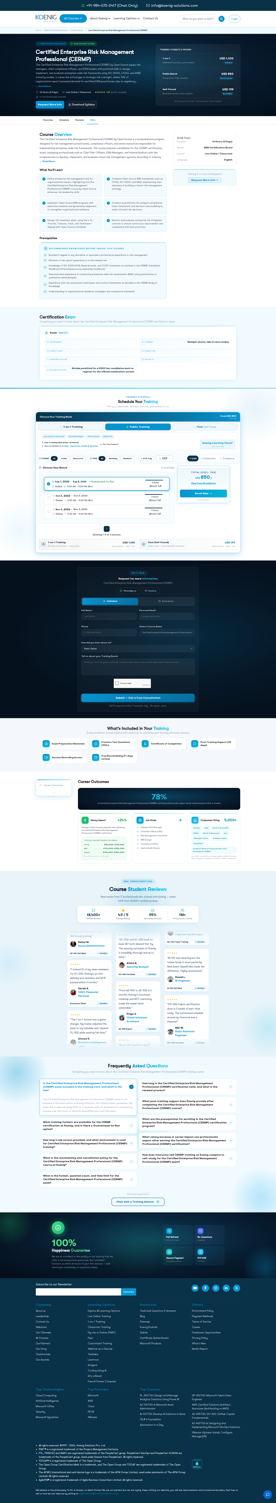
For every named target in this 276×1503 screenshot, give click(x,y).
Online (64, 458)
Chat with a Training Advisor (137, 1201)
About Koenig (98, 18)
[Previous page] (100, 529)
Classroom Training (99, 1327)
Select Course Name (150, 626)
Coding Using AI (97, 1370)
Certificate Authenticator (154, 1338)
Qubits (144, 1332)
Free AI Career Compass (102, 1381)
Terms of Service (201, 1321)
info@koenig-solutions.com (174, 5)
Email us (152, 591)
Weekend (127, 458)
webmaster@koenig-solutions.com (99, 1493)
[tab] (71, 426)
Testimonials (43, 1354)
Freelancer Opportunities (206, 1332)
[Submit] (221, 19)
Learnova (93, 1359)
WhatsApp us (129, 591)
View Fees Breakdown (203, 483)
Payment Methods (202, 1316)
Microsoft (93, 1395)
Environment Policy (203, 1310)
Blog (142, 1316)
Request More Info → (204, 180)
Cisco (91, 1406)
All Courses (71, 18)
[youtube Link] (195, 1288)
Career (196, 1327)
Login (234, 18)
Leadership (42, 1316)
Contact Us (150, 18)
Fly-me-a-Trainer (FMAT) (102, 1332)
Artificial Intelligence (47, 1401)
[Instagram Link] (215, 1288)
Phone (84, 626)
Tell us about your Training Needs (99, 656)
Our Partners (43, 1343)
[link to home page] (46, 18)
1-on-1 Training (96, 1321)
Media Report (200, 1348)
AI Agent (92, 1365)
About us (41, 1310)
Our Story (41, 1348)
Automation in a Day (151, 1424)
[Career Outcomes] (53, 793)
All (54, 458)
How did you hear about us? (96, 642)
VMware (92, 1417)
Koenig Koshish (148, 1327)
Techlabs (93, 1354)
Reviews (79, 120)
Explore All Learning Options (104, 1310)
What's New (199, 1343)
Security (40, 1411)
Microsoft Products (150, 1343)
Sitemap (145, 1321)
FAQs (93, 120)
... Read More (43, 86)
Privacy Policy (200, 1338)
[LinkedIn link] (226, 1288)
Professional (77, 30)
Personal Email (148, 610)
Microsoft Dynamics (47, 1417)
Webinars (41, 1327)
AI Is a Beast (95, 1376)
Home (38, 30)
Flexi (90, 1338)
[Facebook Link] (205, 1288)
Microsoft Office (45, 1406)
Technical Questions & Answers (158, 1310)
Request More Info (50, 104)
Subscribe (128, 1291)
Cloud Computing (46, 1395)
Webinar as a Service (100, 1348)
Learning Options (125, 18)
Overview (48, 120)
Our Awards (42, 1359)
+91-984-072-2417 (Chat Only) (112, 5)
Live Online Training (99, 1316)
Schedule (64, 120)
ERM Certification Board (56, 30)
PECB (91, 1411)
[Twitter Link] (236, 1288)
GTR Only (147, 458)
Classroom (78, 458)
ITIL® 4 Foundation (150, 1419)
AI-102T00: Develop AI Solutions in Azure (162, 1414)
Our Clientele (43, 1332)
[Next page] (114, 529)
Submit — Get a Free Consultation (138, 697)
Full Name (87, 610)
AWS (90, 1401)
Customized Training (100, 1343)
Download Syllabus (83, 104)
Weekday (113, 458)
